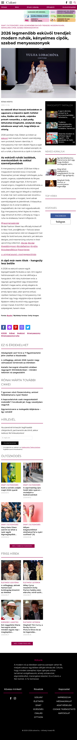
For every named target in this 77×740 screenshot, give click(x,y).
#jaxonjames (23, 249)
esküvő (4, 138)
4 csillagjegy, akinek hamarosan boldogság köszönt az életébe (10, 589)
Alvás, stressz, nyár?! (36, 16)
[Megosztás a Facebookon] (3, 327)
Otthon (38, 717)
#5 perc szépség (32, 7)
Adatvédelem (64, 705)
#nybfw (34, 246)
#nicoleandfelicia (9, 249)
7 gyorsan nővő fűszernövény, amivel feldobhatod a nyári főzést (19, 393)
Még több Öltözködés (22, 546)
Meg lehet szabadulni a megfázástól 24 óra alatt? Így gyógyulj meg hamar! (65, 173)
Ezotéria (15, 583)
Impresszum (64, 697)
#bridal (31, 243)
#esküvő (21, 333)
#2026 (4, 333)
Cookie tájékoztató (64, 709)
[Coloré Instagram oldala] (71, 2)
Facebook (60, 216)
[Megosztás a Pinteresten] (15, 327)
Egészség (5, 622)
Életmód (5, 583)
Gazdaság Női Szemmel (36, 12)
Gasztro (14, 622)
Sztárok (36, 583)
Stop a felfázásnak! (63, 16)
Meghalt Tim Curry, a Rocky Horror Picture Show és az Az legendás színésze (33, 630)
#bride (24, 243)
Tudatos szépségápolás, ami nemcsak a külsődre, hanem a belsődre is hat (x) (66, 126)
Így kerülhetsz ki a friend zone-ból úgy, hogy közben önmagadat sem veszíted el (66, 162)
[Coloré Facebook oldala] (66, 2)
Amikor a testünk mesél (36, 20)
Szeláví (38, 697)
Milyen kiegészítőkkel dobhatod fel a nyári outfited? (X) (32, 531)
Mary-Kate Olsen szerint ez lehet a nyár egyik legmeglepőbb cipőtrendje (9, 532)
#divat (12, 333)
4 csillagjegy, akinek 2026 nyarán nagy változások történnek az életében (20, 361)
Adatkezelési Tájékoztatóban (30, 447)
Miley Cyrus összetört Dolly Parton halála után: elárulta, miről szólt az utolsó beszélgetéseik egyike (32, 592)
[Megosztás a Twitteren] (28, 327)
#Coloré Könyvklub (69, 7)
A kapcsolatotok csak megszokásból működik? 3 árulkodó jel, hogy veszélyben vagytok (22, 402)
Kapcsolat (64, 713)
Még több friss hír (22, 643)
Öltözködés (12, 25)
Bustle (9, 315)
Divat (3, 25)
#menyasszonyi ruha (10, 336)
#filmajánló (50, 7)
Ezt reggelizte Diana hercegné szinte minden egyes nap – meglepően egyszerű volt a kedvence (10, 631)
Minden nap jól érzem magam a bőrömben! (63, 12)
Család (38, 713)
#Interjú (4, 7)
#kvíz (17, 7)
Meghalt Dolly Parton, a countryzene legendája (63, 183)
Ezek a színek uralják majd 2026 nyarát (11, 489)
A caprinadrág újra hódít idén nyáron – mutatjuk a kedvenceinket (32, 491)
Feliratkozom (10, 443)
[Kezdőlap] (11, 2)
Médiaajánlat (64, 701)
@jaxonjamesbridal (10, 223)
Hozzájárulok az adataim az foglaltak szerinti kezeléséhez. (21, 448)
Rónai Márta (7, 102)
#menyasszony (33, 333)
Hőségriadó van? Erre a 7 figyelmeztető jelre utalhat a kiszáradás (21, 354)
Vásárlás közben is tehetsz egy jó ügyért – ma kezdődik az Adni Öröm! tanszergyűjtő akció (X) (66, 140)
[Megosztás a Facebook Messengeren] (9, 327)
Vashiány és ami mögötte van (63, 20)
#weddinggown (8, 246)
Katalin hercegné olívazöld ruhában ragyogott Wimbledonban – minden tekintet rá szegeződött (19, 370)
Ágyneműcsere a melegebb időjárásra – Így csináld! (20, 410)
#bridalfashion (23, 246)
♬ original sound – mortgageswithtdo (18, 254)
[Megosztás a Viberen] (21, 327)
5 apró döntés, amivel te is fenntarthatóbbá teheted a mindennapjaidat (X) (65, 116)
